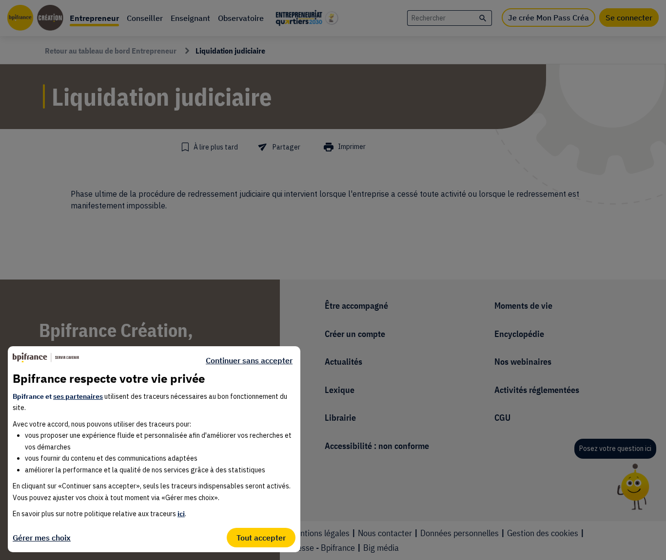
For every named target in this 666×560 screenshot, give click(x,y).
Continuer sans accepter (249, 360)
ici (181, 513)
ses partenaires (78, 396)
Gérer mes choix (42, 537)
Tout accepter (261, 537)
